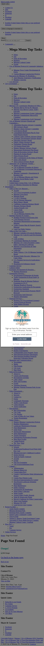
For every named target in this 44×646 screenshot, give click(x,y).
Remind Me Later (26, 344)
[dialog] (22, 327)
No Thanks (16, 344)
